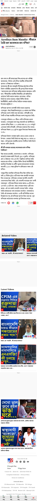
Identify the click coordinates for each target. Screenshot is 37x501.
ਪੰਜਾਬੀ (28, 1)
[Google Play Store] (12, 467)
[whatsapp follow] (17, 203)
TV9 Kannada (5, 488)
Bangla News (5, 15)
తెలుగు (14, 1)
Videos (12, 15)
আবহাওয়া (26, 11)
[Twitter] (21, 462)
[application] (18, 27)
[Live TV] (30, 4)
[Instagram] (24, 462)
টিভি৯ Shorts (6, 11)
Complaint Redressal (12, 475)
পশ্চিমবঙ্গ (19, 8)
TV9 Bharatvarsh (9, 484)
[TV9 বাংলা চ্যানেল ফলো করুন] (26, 4)
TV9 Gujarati (15, 488)
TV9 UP (15, 491)
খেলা (23, 8)
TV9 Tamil (32, 488)
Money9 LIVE (31, 491)
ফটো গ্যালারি (20, 11)
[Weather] (20, 4)
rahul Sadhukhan (10, 46)
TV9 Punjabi (23, 488)
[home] (2, 7)
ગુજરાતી (23, 1)
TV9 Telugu (28, 484)
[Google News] (13, 203)
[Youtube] (9, 203)
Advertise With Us (25, 472)
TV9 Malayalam (7, 491)
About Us (15, 472)
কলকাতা (13, 8)
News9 (6, 1)
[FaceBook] (17, 462)
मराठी (19, 1)
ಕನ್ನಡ (10, 1)
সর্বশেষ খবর (7, 8)
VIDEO (13, 11)
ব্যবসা (32, 8)
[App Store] (23, 469)
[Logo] (2, 4)
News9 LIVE (21, 491)
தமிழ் (32, 1)
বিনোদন (28, 8)
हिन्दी (2, 1)
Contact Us (8, 472)
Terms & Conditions (18, 478)
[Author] (3, 47)
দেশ (36, 8)
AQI (23, 4)
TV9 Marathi (20, 484)
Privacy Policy (25, 475)
